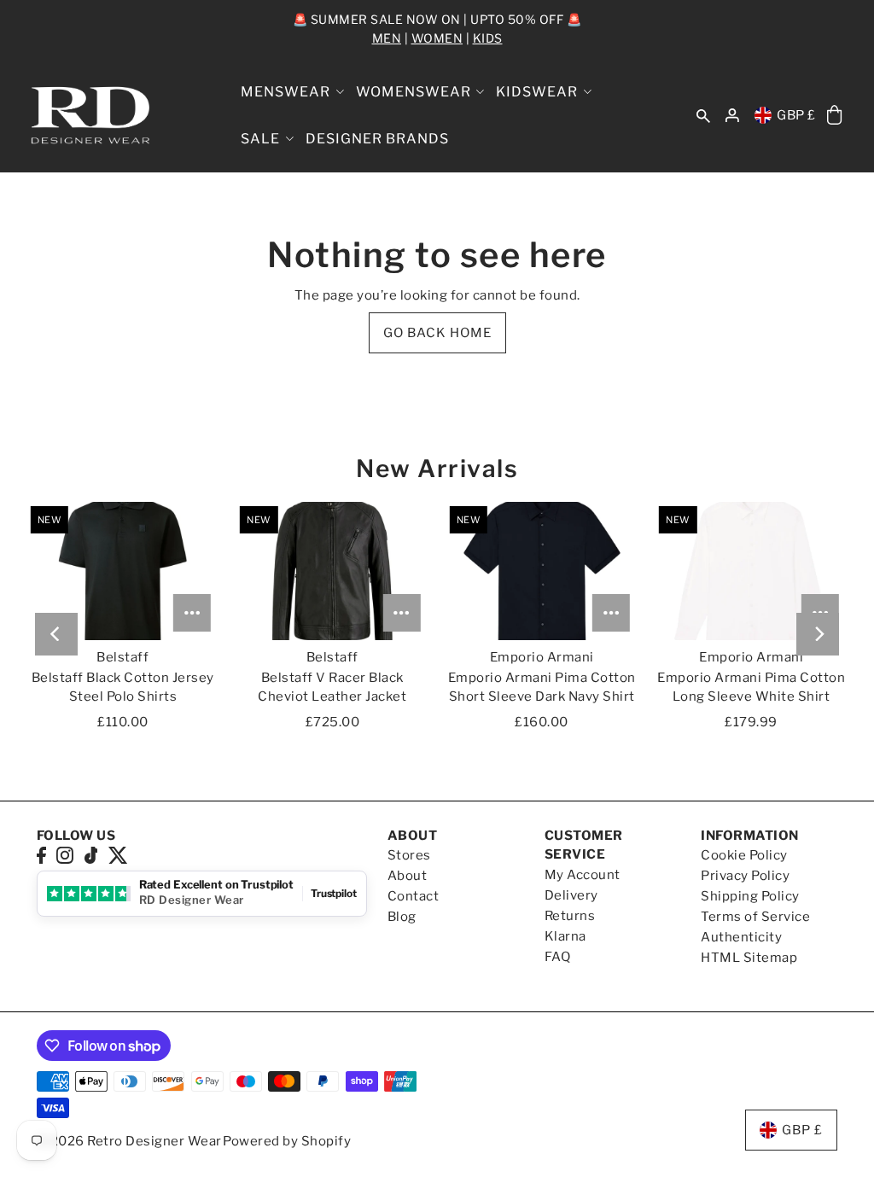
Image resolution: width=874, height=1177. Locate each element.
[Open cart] (835, 115)
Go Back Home (437, 333)
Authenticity (741, 937)
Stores (409, 855)
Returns (570, 916)
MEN (387, 38)
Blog (402, 916)
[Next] (817, 634)
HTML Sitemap (749, 957)
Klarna (565, 936)
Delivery (571, 895)
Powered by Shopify (287, 1141)
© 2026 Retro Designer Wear (129, 1141)
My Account (583, 875)
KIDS (488, 38)
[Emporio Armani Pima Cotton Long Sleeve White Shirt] (751, 571)
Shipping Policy (750, 896)
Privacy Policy (745, 875)
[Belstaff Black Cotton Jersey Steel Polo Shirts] (122, 571)
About (407, 875)
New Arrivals (437, 468)
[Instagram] (64, 855)
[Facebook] (41, 855)
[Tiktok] (91, 855)
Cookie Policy (744, 855)
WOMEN (437, 38)
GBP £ (796, 115)
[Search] (704, 115)
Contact (413, 896)
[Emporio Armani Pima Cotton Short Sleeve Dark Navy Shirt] (542, 571)
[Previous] (56, 634)
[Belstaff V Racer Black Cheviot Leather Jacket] (332, 571)
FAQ (558, 956)
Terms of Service (755, 916)
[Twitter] (118, 855)
